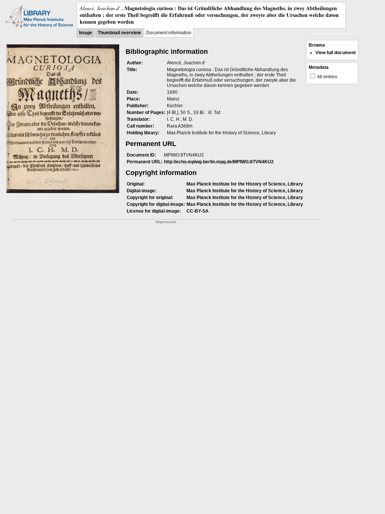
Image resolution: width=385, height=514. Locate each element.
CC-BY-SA (197, 211)
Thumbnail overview (119, 32)
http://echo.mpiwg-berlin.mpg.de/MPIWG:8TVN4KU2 (219, 161)
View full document (335, 52)
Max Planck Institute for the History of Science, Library (244, 184)
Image (85, 32)
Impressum (166, 222)
